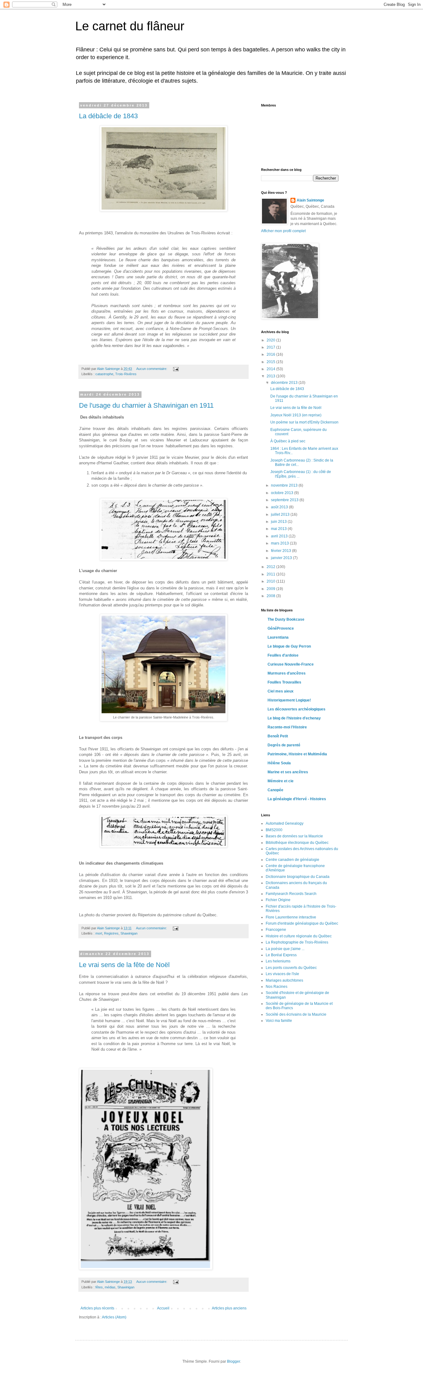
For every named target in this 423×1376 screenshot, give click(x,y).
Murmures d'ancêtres (287, 673)
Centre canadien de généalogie (292, 859)
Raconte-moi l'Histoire (287, 727)
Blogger (233, 1361)
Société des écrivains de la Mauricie (296, 1014)
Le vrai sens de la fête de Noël (124, 965)
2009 (271, 589)
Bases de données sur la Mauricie (294, 836)
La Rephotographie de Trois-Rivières (297, 942)
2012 (271, 567)
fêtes (99, 1287)
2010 (271, 581)
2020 (271, 340)
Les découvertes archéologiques (296, 709)
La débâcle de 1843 (108, 116)
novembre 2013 (285, 485)
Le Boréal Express (281, 955)
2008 (271, 596)
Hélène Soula (279, 763)
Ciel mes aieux (281, 691)
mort (98, 933)
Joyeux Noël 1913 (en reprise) (295, 415)
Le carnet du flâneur (129, 26)
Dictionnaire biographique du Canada (297, 877)
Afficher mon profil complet (283, 231)
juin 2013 (279, 521)
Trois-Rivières (126, 374)
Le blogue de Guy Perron (289, 646)
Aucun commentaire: (152, 369)
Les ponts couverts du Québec (291, 968)
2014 (271, 369)
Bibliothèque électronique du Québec (297, 842)
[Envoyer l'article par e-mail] (176, 369)
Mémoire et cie (281, 781)
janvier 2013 (282, 558)
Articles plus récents (97, 1308)
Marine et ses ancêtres (288, 772)
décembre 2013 (285, 382)
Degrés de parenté (284, 745)
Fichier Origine (278, 900)
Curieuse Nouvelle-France (291, 664)
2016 (271, 354)
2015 (271, 362)
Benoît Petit (278, 736)
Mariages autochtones (284, 980)
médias (110, 1287)
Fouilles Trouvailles (284, 682)
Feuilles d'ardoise (283, 655)
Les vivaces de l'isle (282, 974)
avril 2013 (280, 536)
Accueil (163, 1308)
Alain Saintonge (310, 200)
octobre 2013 (282, 493)
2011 (271, 574)
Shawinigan (128, 933)
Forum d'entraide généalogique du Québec (302, 923)
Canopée (275, 790)
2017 (271, 347)
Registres (111, 933)
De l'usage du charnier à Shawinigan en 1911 (146, 405)
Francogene (276, 929)
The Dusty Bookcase (286, 619)
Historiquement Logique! (289, 700)
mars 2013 (280, 543)
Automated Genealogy (284, 823)
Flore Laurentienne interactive (291, 917)
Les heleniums (278, 961)
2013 (271, 376)
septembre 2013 (285, 500)
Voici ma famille (279, 1020)
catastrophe (104, 374)
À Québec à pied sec (287, 441)
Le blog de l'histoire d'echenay (294, 718)
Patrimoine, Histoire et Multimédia (297, 754)
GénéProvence (281, 628)
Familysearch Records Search (291, 894)
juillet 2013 (280, 514)
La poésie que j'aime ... (285, 949)
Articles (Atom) (114, 1317)
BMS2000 (274, 830)
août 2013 (280, 507)
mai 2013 (279, 529)
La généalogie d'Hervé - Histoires (297, 799)
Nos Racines (276, 986)
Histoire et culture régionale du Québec (299, 936)
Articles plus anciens (229, 1308)
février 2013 (281, 551)
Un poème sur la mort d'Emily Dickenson (304, 422)
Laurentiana (278, 637)
